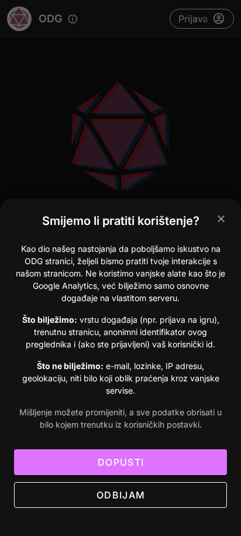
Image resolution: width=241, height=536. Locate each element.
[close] (221, 219)
